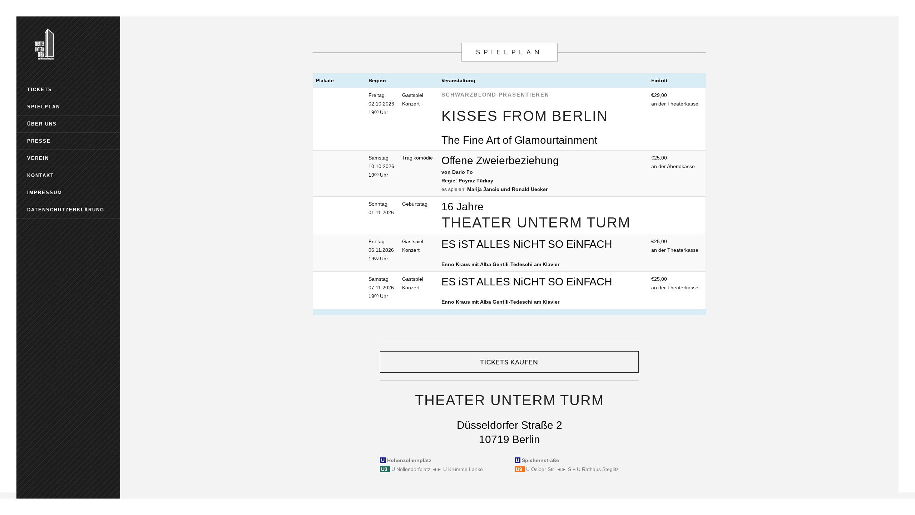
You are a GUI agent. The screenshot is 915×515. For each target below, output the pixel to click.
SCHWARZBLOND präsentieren (495, 95)
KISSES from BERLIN (524, 116)
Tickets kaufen (509, 362)
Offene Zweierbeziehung (500, 160)
